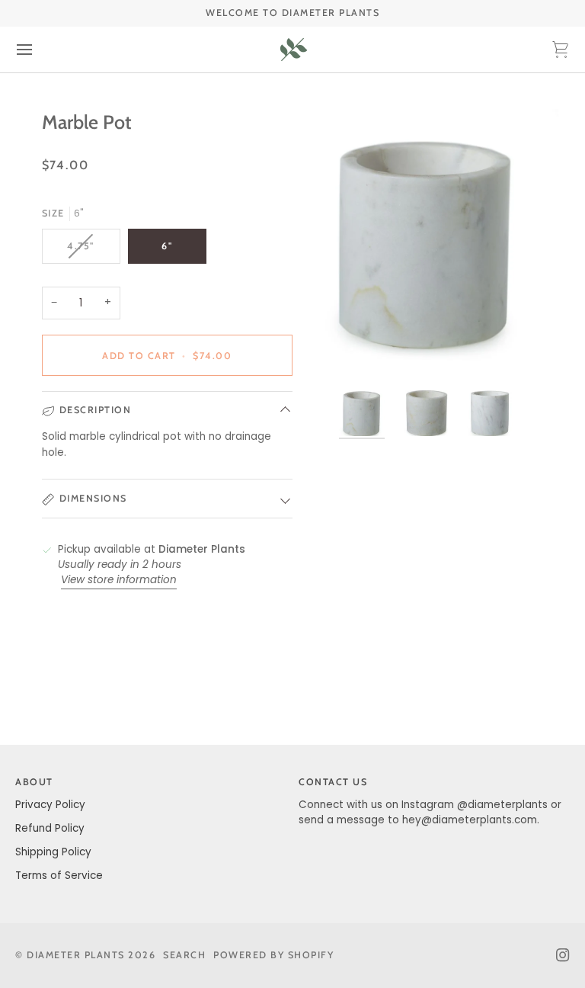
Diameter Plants (76, 955)
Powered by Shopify (273, 955)
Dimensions (93, 498)
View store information (119, 580)
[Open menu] (38, 49)
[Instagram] (563, 955)
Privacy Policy (50, 804)
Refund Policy (50, 828)
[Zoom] (425, 242)
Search (184, 955)
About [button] (34, 782)
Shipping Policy (53, 852)
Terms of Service (59, 875)
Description (95, 409)
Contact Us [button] (333, 782)
